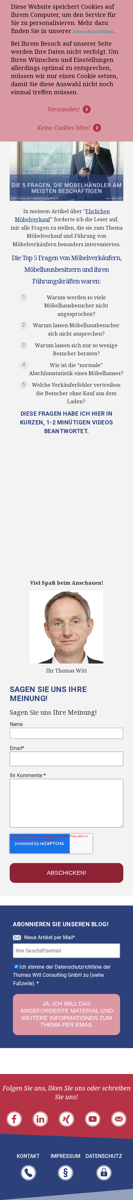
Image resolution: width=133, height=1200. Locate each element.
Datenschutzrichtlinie (93, 31)
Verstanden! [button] (63, 109)
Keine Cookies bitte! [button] (63, 128)
